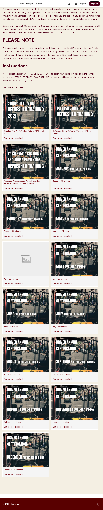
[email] (98, 504)
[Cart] (76, 3)
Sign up (94, 4)
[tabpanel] (51, 44)
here (70, 58)
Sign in (83, 4)
